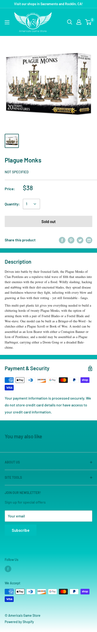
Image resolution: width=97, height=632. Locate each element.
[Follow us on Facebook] (8, 569)
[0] (88, 22)
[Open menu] (7, 22)
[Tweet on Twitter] (80, 240)
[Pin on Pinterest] (71, 240)
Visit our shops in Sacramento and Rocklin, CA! (48, 4)
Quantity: (12, 204)
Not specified (16, 172)
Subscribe (20, 530)
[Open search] (69, 22)
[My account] (79, 22)
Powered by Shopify (19, 622)
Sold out (48, 221)
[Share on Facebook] (62, 240)
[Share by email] (89, 240)
